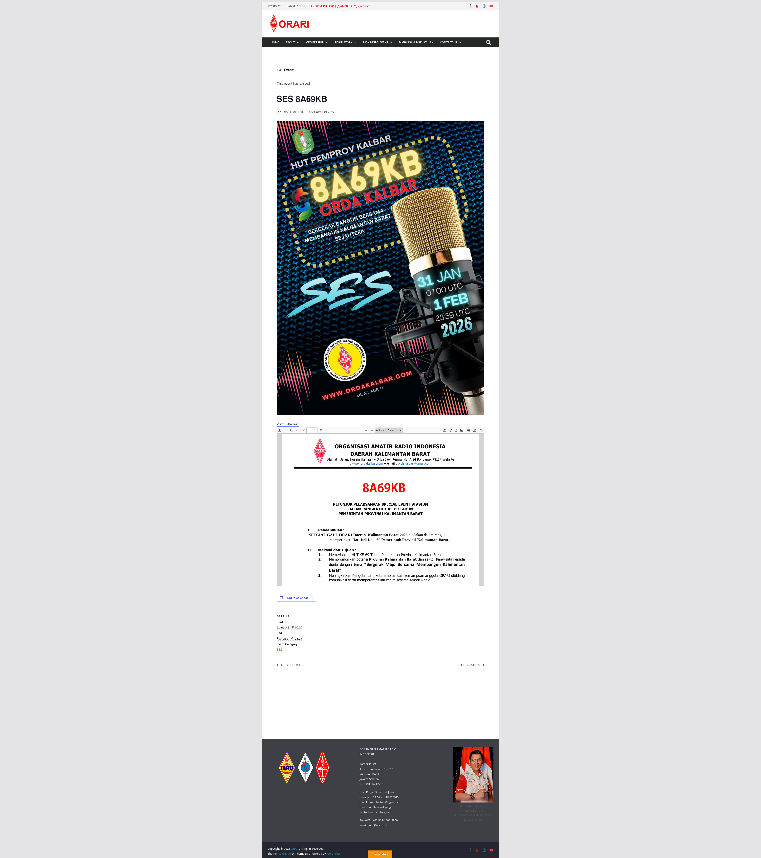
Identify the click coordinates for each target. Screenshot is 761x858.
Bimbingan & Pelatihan (416, 42)
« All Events (285, 69)
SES (279, 649)
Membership (315, 42)
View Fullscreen (288, 424)
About (290, 42)
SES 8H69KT (290, 665)
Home (275, 42)
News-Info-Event (375, 42)
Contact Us (448, 42)
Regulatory (343, 42)
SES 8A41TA (471, 665)
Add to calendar (297, 598)
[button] (297, 42)
